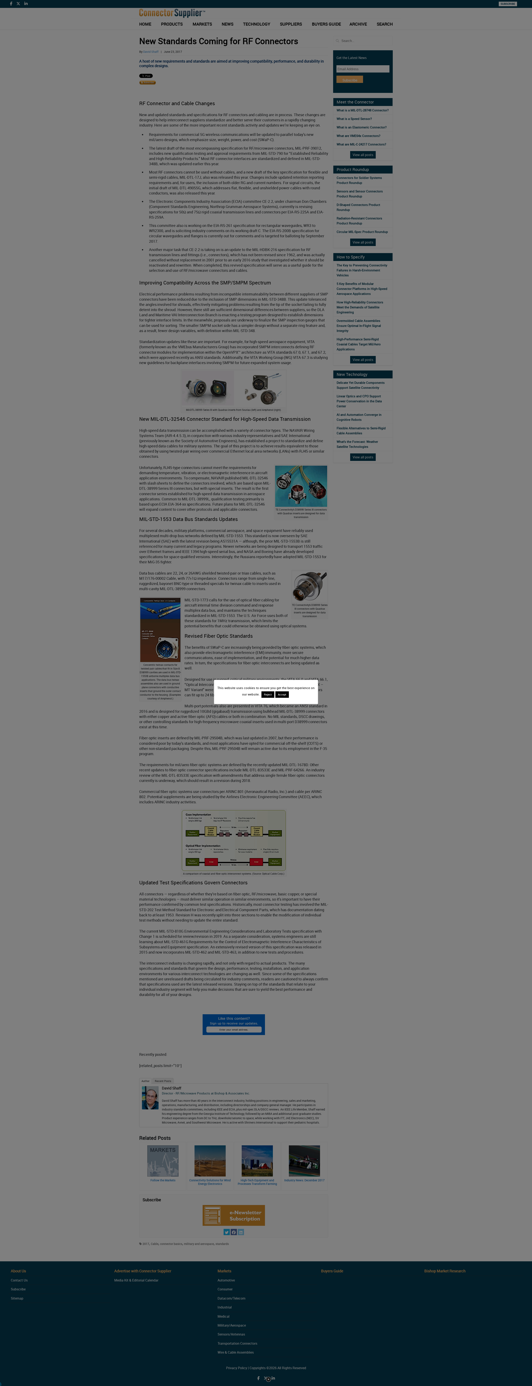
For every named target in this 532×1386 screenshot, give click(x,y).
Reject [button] (268, 694)
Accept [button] (282, 694)
